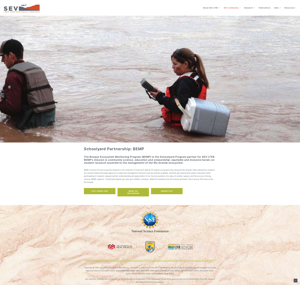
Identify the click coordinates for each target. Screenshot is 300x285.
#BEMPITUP (167, 191)
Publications (264, 8)
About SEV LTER (210, 8)
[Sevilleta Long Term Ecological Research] (22, 8)
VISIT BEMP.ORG (99, 191)
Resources (289, 8)
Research (248, 8)
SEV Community (231, 8)
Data (276, 8)
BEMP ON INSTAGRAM (133, 192)
